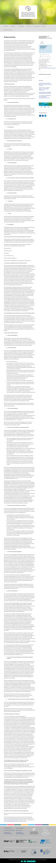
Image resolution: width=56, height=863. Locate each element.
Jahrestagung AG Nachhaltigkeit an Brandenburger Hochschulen (45, 93)
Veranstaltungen (37, 26)
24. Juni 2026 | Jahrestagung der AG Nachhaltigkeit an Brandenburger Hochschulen (45, 96)
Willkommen (6, 26)
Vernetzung (29, 26)
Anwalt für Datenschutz (10, 821)
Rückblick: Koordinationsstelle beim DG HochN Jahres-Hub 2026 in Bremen (45, 84)
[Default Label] (42, 115)
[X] (40, 115)
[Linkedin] (45, 115)
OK (21, 861)
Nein (25, 861)
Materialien (43, 26)
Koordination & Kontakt (8, 29)
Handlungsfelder (21, 26)
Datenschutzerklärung (31, 861)
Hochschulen (13, 26)
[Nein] (54, 860)
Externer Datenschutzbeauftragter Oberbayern (13, 819)
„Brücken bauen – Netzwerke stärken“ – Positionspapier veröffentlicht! (44, 88)
